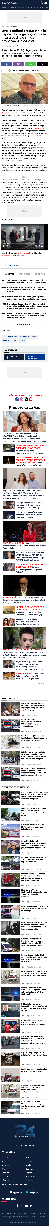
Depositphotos (40, 1217)
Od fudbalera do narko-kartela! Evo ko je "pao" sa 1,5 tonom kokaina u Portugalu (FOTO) (34, 1007)
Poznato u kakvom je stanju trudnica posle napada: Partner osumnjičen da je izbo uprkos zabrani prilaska (34, 771)
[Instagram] (21, 399)
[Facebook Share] (6, 64)
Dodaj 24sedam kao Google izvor (26, 70)
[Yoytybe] (26, 1206)
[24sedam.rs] (9, 3)
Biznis (28, 1157)
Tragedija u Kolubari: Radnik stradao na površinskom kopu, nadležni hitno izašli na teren (34, 812)
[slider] (23, 243)
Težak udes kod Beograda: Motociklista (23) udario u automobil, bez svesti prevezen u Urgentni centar (33, 1040)
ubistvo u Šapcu (10, 341)
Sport (33, 7)
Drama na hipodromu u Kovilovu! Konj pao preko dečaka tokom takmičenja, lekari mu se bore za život (33, 942)
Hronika (14, 26)
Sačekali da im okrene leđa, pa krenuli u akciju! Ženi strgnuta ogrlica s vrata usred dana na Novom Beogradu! (34, 755)
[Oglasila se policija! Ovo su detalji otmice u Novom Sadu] (10, 1059)
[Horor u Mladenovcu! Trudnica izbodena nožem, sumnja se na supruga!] (10, 912)
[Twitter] (26, 399)
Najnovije (5, 7)
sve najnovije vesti (24, 324)
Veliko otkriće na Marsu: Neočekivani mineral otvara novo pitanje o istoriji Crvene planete (27, 281)
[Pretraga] (41, 2)
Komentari (39, 274)
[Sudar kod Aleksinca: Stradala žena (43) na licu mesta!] (10, 1075)
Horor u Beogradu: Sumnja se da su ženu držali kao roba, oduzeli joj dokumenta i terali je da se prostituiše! (34, 925)
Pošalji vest (42, 1213)
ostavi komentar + (33, 357)
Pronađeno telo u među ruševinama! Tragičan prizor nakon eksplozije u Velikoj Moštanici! (33, 991)
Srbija (28, 1165)
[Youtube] (30, 399)
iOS (19, 253)
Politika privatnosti (10, 1217)
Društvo (5, 1176)
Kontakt (13, 1213)
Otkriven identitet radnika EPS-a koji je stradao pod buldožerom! (32, 827)
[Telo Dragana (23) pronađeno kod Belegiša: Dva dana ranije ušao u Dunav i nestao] (10, 742)
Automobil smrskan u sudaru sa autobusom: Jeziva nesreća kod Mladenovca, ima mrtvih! (34, 973)
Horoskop (30, 1176)
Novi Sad (30, 1180)
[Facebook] (17, 399)
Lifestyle (5, 1180)
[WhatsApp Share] (30, 64)
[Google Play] (32, 1192)
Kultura (29, 1161)
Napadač (38, 128)
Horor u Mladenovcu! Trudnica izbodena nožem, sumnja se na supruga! (34, 908)
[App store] (16, 1192)
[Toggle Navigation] (45, 3)
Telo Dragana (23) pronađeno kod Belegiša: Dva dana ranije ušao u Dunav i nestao (34, 738)
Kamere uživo (16, 7)
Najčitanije (24, 274)
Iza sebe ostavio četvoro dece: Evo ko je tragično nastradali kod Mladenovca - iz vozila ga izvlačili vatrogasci (34, 795)
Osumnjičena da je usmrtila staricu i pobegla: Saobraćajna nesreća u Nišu (33, 1022)
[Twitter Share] (42, 64)
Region (29, 1172)
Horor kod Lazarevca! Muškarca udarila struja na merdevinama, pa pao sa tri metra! (33, 1105)
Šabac (22, 341)
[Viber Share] (18, 64)
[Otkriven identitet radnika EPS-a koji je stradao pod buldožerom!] (10, 831)
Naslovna (5, 26)
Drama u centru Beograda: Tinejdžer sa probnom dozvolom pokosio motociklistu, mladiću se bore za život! (32, 1088)
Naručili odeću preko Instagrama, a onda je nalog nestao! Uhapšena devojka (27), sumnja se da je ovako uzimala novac (33, 844)
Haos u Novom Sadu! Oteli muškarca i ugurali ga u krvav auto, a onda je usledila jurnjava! (34, 958)
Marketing (32, 1213)
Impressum (22, 1213)
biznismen (24, 337)
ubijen (34, 337)
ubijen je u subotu (9, 112)
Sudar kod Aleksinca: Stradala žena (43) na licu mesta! (34, 1070)
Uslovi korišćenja (26, 1217)
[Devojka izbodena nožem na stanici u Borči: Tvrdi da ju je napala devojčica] (10, 863)
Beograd (30, 1169)
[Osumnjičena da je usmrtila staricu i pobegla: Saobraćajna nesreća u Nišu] (10, 1026)
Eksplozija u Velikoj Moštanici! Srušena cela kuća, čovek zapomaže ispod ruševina (34, 893)
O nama (5, 1213)
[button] (23, 236)
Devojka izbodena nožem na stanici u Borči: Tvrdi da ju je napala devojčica (33, 859)
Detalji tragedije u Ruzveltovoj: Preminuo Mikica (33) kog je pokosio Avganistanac (32, 723)
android (27, 253)
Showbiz (40, 7)
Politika (26, 7)
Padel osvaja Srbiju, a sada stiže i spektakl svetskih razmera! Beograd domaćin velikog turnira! (26, 289)
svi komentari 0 (13, 357)
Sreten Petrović (10, 337)
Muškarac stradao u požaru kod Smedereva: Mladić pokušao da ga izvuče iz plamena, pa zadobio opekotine (33, 877)
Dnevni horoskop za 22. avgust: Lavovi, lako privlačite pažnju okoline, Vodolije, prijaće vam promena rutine (26, 315)
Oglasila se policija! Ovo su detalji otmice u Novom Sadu (34, 1054)
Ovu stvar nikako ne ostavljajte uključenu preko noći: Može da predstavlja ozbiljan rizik (27, 298)
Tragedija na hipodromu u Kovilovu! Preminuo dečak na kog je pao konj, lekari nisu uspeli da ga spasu (34, 706)
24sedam (5, 255)
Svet (47, 7)
